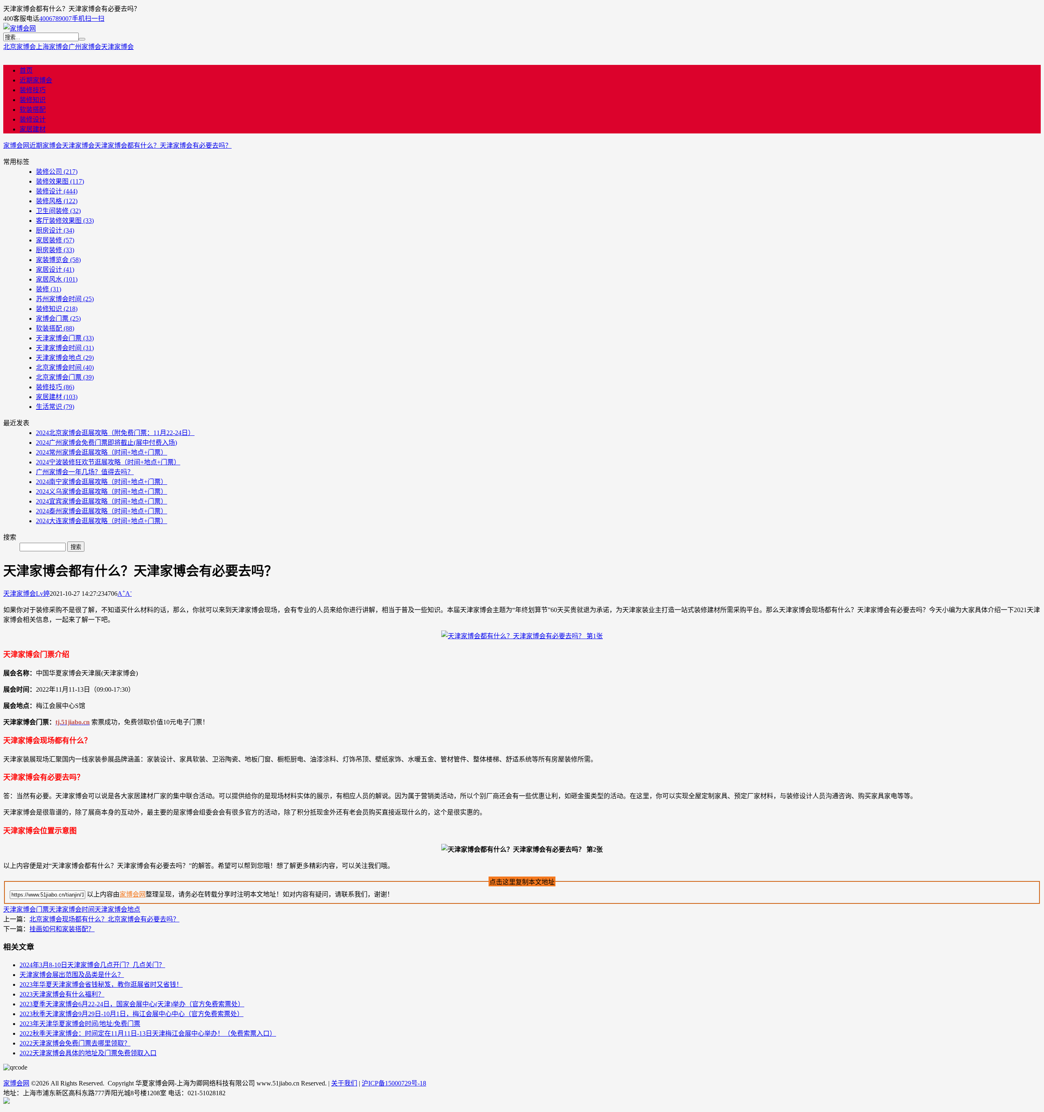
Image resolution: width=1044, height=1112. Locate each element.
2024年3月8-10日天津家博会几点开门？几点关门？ (92, 964)
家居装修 (55, 240)
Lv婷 (43, 593)
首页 (26, 70)
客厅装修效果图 (65, 220)
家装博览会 (58, 259)
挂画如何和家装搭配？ (62, 929)
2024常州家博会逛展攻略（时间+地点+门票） (101, 452)
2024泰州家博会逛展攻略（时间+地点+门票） (101, 511)
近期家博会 (36, 80)
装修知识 (33, 99)
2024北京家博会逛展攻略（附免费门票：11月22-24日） (115, 432)
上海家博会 (52, 46)
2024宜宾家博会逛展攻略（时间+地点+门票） (101, 501)
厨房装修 (55, 249)
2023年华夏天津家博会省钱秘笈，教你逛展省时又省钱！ (101, 984)
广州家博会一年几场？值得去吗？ (85, 471)
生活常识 (55, 406)
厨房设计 (55, 230)
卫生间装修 (58, 210)
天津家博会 (117, 46)
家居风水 (56, 279)
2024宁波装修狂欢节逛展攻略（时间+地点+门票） (108, 462)
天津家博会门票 (65, 338)
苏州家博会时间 (65, 298)
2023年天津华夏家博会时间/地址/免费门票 (80, 1023)
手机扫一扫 (88, 18)
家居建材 (33, 129)
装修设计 (33, 119)
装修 (48, 289)
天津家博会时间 (65, 347)
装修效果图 (60, 181)
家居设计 (55, 269)
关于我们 (344, 1083)
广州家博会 (85, 46)
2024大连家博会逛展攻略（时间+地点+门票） (101, 520)
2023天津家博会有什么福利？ (62, 994)
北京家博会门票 (65, 377)
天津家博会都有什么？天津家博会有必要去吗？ (163, 145)
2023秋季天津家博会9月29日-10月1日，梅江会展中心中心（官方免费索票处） (131, 1013)
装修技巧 (33, 90)
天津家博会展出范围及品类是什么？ (72, 974)
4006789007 (55, 18)
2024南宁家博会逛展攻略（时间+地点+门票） (101, 481)
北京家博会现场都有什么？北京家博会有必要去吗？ (104, 919)
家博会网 (16, 145)
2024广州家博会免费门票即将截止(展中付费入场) (106, 442)
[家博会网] (19, 28)
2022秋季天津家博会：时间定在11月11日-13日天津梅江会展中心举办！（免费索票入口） (148, 1033)
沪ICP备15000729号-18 (394, 1083)
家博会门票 (58, 318)
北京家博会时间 (65, 367)
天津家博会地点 (65, 357)
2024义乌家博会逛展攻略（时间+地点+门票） (101, 491)
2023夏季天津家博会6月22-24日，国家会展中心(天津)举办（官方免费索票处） (132, 1004)
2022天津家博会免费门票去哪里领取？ (75, 1043)
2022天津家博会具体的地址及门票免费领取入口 (88, 1053)
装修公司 (56, 171)
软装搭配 (33, 109)
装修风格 (56, 201)
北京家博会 (19, 46)
